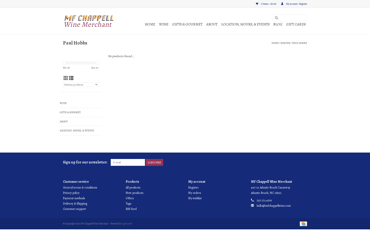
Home (150, 24)
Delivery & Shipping (75, 204)
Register (193, 188)
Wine (164, 24)
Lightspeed (126, 223)
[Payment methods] (302, 223)
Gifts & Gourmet (187, 24)
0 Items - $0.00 (269, 4)
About (212, 24)
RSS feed (131, 209)
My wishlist (195, 198)
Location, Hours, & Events (245, 24)
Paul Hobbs (299, 43)
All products (133, 188)
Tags (128, 204)
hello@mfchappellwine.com (274, 206)
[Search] (276, 18)
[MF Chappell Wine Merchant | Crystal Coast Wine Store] (89, 21)
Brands (285, 43)
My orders (194, 193)
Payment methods (74, 198)
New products (134, 193)
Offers (130, 198)
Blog (277, 24)
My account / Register (296, 4)
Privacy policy (71, 193)
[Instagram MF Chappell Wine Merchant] (303, 162)
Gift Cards (296, 24)
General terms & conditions (80, 188)
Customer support (74, 209)
